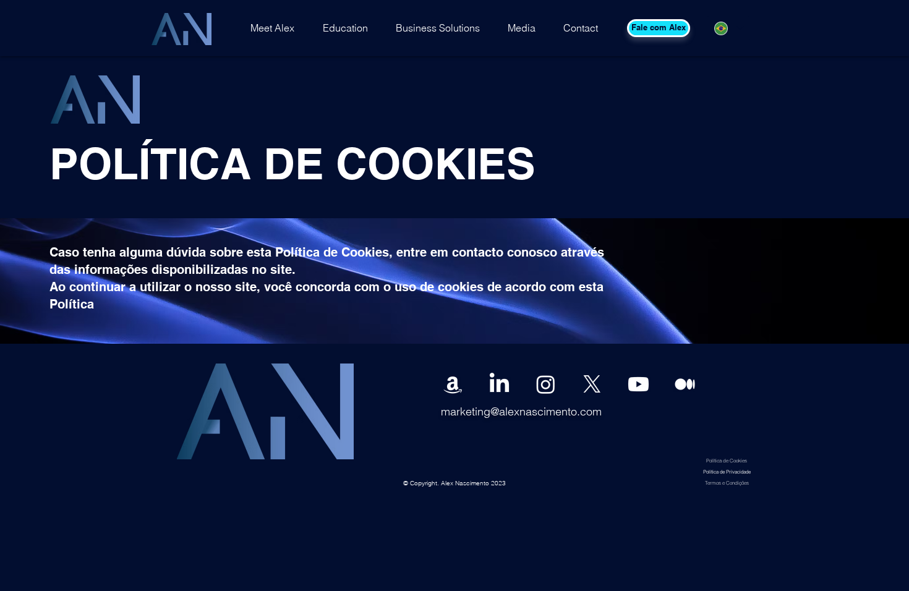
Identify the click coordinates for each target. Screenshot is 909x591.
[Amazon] (453, 384)
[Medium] (685, 384)
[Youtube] (638, 384)
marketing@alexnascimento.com (521, 411)
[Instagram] (546, 384)
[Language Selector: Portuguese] (728, 28)
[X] (592, 384)
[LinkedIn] (499, 384)
